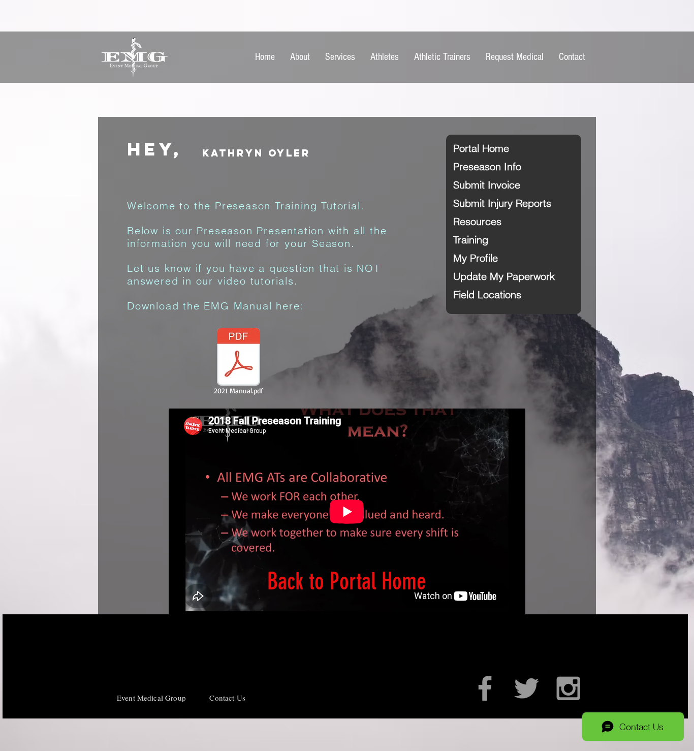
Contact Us (227, 698)
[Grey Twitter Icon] (526, 688)
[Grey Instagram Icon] (568, 688)
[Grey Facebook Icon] (484, 688)
